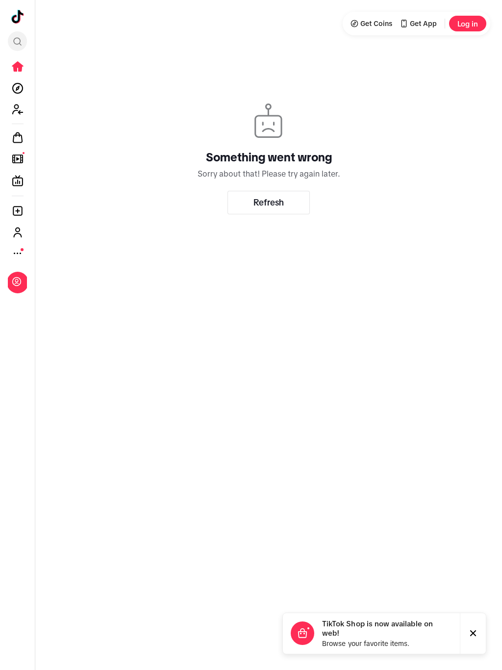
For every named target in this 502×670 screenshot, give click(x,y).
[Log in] (16, 281)
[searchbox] (17, 41)
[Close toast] (473, 633)
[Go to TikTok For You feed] (17, 17)
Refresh (268, 202)
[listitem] (17, 67)
